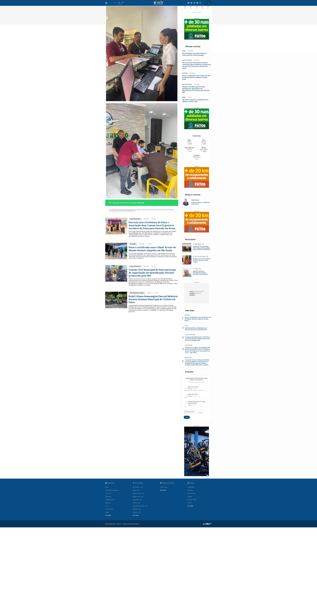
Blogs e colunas (192, 195)
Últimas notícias (192, 46)
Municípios (190, 239)
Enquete (189, 372)
